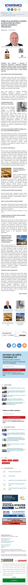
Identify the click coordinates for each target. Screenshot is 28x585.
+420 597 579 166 (6, 540)
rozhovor (4, 460)
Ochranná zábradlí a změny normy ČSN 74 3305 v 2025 (16, 396)
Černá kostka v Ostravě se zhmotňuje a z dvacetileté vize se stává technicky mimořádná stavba (16, 403)
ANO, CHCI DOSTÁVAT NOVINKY (14, 370)
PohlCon (9, 460)
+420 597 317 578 (7, 538)
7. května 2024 (11, 30)
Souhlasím (14, 580)
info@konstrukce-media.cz (9, 541)
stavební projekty (6, 463)
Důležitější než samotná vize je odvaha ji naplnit (16, 444)
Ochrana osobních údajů (6, 544)
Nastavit (14, 577)
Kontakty (2, 547)
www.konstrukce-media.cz (6, 542)
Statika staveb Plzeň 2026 (15, 471)
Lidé (11, 13)
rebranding (15, 460)
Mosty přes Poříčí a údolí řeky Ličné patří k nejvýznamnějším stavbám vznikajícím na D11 (16, 392)
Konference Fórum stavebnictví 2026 (17, 480)
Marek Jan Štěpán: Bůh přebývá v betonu (16, 388)
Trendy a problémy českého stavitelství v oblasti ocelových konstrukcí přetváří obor (16, 433)
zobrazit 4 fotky (22, 57)
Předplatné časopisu (5, 546)
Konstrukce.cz (4, 13)
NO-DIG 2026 (12, 476)
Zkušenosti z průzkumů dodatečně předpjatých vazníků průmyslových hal (15, 399)
